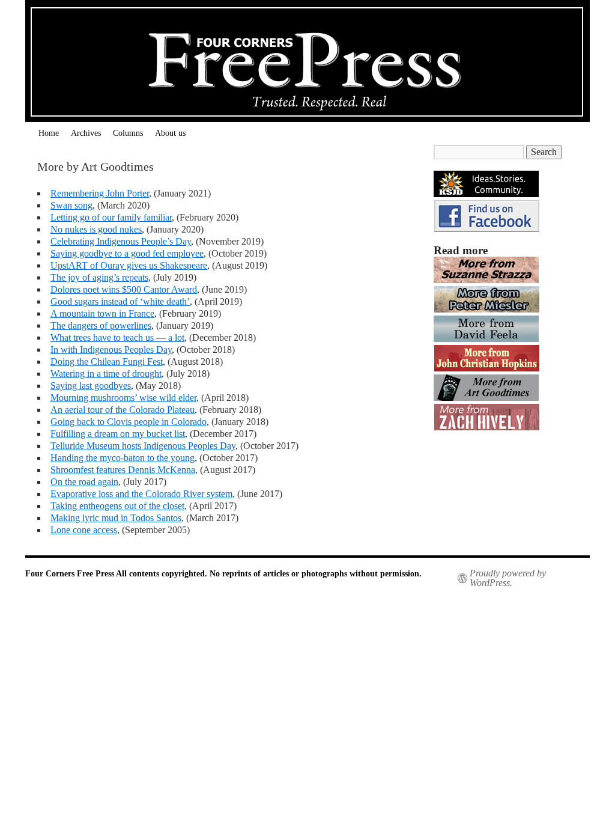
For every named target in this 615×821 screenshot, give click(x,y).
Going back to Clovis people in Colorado (128, 422)
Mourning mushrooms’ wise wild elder (123, 397)
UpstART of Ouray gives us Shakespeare (128, 265)
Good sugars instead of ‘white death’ (120, 301)
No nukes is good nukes (96, 229)
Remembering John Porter (99, 193)
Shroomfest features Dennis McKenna (122, 470)
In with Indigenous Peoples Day (111, 349)
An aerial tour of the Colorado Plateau (122, 409)
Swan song (71, 205)
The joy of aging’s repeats (99, 277)
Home (48, 133)
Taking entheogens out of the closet (117, 506)
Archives (86, 133)
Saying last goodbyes (90, 385)
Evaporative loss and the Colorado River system (141, 494)
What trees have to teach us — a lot (117, 337)
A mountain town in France (102, 313)
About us (170, 133)
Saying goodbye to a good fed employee (127, 253)
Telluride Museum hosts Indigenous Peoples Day (142, 446)
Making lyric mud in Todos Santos (115, 518)
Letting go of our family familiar (111, 217)
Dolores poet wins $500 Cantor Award (123, 289)
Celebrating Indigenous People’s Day (120, 241)
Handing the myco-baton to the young (122, 458)
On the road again (84, 482)
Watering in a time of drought (106, 373)
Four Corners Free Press (70, 573)
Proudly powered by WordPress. (508, 578)
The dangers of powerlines (100, 325)
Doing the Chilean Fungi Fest (106, 361)
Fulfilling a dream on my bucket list (117, 434)
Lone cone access (83, 530)
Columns (128, 133)
